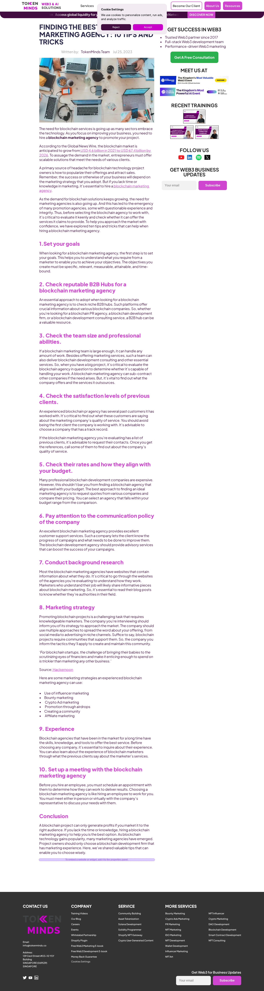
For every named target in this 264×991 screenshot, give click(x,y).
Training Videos (79, 913)
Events (74, 929)
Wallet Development (176, 945)
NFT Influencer (216, 913)
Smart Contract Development (225, 935)
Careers (75, 924)
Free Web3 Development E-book (89, 951)
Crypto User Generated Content (135, 940)
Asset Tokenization (128, 918)
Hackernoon (62, 669)
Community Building (129, 913)
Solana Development (129, 924)
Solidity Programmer (129, 929)
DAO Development (219, 924)
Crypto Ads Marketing (177, 918)
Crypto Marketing (218, 918)
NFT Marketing (173, 929)
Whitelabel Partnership (83, 935)
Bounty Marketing (175, 913)
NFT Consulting (217, 940)
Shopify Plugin (79, 940)
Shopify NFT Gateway (130, 935)
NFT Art (169, 956)
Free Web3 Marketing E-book (87, 945)
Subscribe (212, 185)
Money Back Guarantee (84, 956)
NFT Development (175, 940)
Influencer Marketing (176, 951)
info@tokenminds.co (34, 945)
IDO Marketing (173, 935)
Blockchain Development (222, 929)
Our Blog (76, 918)
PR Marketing (172, 924)
